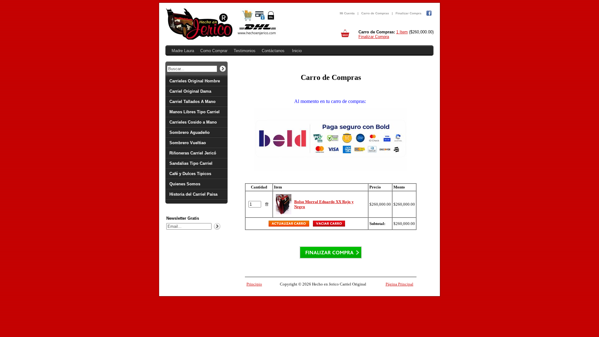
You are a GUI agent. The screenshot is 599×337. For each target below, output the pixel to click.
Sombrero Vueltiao (187, 142)
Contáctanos (273, 50)
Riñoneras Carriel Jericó (192, 153)
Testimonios (245, 50)
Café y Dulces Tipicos (190, 173)
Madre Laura (183, 50)
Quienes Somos (184, 184)
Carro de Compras (375, 13)
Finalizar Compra (408, 13)
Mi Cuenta (347, 13)
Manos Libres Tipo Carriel (194, 112)
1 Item (402, 32)
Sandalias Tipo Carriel (190, 163)
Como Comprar (213, 50)
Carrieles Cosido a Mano (193, 122)
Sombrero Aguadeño (189, 132)
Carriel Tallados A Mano (192, 101)
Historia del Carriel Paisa (193, 194)
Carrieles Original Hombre (194, 81)
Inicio (297, 50)
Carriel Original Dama (190, 91)
